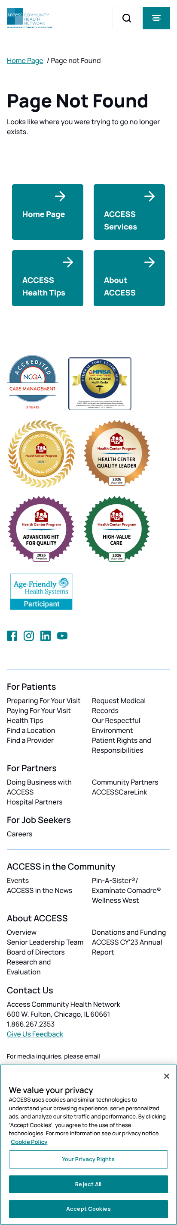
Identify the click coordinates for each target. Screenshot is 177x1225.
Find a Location (31, 730)
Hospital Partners (35, 802)
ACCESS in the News (39, 890)
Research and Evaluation (29, 967)
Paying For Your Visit (39, 710)
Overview (22, 932)
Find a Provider (30, 740)
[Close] (166, 1076)
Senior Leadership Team (45, 942)
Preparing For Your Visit (44, 700)
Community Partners (125, 782)
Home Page (25, 60)
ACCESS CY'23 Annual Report (127, 947)
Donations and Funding (129, 932)
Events (18, 880)
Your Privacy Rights (88, 1159)
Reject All (88, 1184)
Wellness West (115, 900)
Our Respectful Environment (116, 725)
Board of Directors (36, 952)
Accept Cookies (88, 1208)
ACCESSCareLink (119, 792)
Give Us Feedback (35, 1034)
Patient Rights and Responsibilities (121, 745)
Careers (19, 834)
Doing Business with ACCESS (39, 787)
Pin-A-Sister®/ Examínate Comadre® (126, 885)
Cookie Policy (29, 1142)
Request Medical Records (119, 705)
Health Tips (25, 720)
